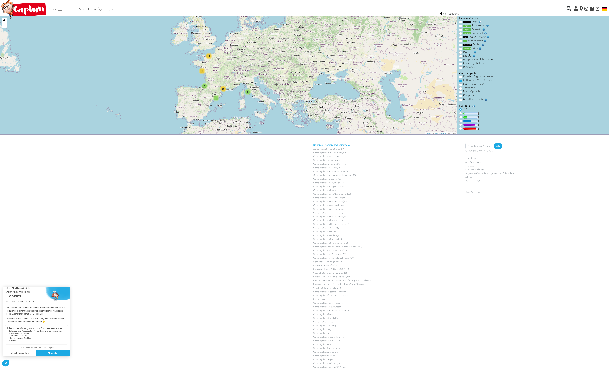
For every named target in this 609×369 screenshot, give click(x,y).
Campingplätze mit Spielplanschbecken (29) (333, 258)
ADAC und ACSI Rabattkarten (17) (328, 149)
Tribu (471, 48)
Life (465, 56)
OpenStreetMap (440, 133)
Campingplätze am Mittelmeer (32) (329, 153)
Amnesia (473, 29)
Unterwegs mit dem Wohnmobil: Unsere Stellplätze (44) (338, 284)
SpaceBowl (469, 88)
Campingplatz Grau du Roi (325, 318)
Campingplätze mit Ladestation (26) (330, 251)
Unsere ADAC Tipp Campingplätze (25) (331, 277)
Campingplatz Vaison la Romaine (328, 337)
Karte (71, 9)
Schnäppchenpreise (474, 162)
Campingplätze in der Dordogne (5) (330, 205)
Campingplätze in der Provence (328, 303)
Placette (468, 52)
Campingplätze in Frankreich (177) (329, 220)
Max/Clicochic (475, 37)
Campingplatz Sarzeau (324, 356)
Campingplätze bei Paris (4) (326, 156)
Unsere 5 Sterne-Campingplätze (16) (330, 273)
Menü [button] (53, 9)
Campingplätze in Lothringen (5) (328, 236)
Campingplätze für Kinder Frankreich (330, 296)
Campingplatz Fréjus (323, 360)
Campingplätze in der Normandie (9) (330, 209)
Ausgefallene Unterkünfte (478, 59)
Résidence (469, 67)
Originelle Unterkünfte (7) (325, 266)
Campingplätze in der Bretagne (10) (330, 202)
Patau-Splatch (471, 91)
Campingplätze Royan (323, 314)
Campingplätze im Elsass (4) (326, 168)
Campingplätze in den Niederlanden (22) (332, 194)
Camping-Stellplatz (474, 63)
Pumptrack (469, 95)
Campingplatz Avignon (323, 329)
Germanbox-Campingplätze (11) (327, 262)
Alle (465, 109)
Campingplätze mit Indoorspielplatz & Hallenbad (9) (337, 247)
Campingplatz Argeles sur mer (327, 348)
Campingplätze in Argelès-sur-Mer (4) (330, 187)
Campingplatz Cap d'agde (325, 326)
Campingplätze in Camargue (326, 363)
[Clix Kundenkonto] (576, 9)
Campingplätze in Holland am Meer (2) (331, 224)
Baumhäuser (319, 299)
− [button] (4, 25)
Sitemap (469, 177)
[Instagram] (586, 9)
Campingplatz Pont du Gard (326, 341)
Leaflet (428, 133)
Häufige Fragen (103, 9)
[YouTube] (597, 9)
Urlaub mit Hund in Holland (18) (327, 288)
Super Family (473, 41)
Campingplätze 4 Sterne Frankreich (329, 292)
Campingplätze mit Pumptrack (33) (329, 254)
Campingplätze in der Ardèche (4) (329, 198)
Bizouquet (474, 33)
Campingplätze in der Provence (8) (329, 217)
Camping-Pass (472, 158)
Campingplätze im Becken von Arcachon (332, 311)
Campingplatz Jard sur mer (326, 352)
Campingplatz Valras (323, 322)
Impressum (470, 166)
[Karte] (581, 9)
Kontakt (84, 9)
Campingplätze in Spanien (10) (327, 239)
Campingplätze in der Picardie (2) (328, 213)
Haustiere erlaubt (473, 99)
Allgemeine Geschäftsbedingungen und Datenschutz (489, 173)
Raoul (471, 22)
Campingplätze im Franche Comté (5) (330, 172)
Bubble (472, 44)
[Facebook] (592, 9)
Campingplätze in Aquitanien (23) (328, 183)
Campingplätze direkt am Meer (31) (329, 164)
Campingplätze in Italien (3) (326, 228)
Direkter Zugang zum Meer (478, 76)
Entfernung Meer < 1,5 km (477, 80)
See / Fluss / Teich (473, 84)
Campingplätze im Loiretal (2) (327, 179)
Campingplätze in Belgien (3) (326, 190)
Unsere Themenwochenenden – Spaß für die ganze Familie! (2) (342, 281)
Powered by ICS (473, 181)
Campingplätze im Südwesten (327, 307)
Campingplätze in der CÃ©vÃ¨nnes (329, 367)
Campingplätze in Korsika (325, 232)
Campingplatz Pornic (323, 333)
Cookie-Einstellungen (475, 170)
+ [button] (4, 20)
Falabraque (475, 25)
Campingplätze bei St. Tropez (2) (328, 160)
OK (498, 146)
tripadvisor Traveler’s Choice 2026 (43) (331, 269)
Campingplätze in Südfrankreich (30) (330, 243)
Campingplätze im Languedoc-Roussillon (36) (334, 175)
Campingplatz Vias (322, 345)
